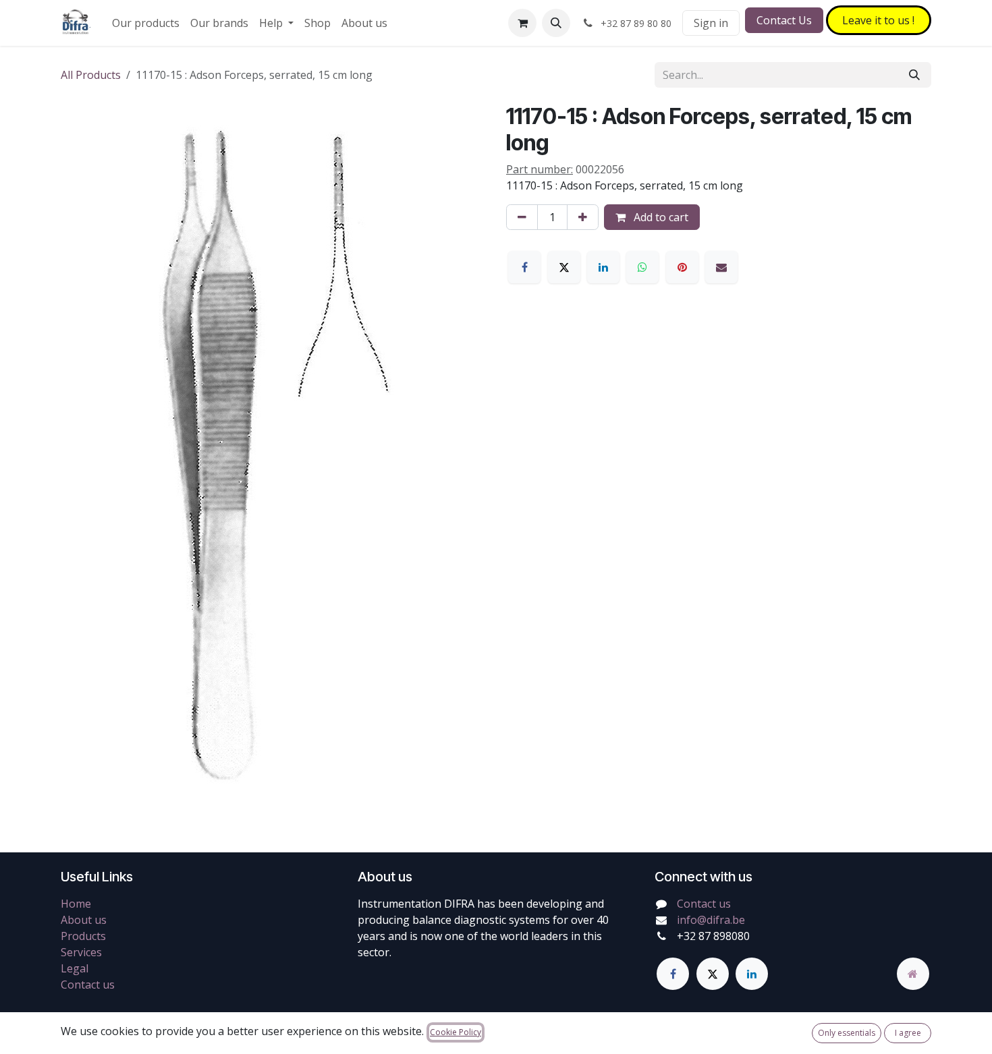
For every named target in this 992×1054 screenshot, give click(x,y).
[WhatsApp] (642, 267)
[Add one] (583, 217)
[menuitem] (146, 22)
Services (81, 952)
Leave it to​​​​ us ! (878, 20)
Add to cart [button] (659, 217)
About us (84, 919)
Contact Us (784, 20)
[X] (564, 267)
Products (83, 936)
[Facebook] (524, 267)
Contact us (88, 984)
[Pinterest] (682, 267)
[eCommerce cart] (522, 23)
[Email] (721, 267)
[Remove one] (522, 217)
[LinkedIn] (603, 267)
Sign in (711, 23)
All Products (91, 74)
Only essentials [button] (846, 1032)
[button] (556, 23)
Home (76, 903)
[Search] (914, 75)
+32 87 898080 (713, 936)
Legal (74, 968)
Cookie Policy (455, 1032)
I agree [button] (908, 1032)
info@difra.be (711, 919)
